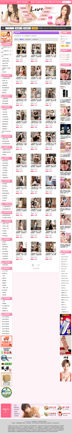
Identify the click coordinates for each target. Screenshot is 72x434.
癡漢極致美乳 (4, 124)
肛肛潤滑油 (4, 186)
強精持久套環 (4, 138)
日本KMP (62, 285)
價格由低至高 (28, 39)
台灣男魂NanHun (64, 311)
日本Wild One (63, 276)
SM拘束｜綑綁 (5, 226)
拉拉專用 (3, 200)
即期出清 (3, 72)
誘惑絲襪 (3, 285)
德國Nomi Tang (64, 299)
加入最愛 (53, 2)
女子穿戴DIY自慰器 (6, 217)
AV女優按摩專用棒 (5, 206)
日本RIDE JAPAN (64, 280)
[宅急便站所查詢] (6, 364)
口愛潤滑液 (4, 167)
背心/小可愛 (4, 271)
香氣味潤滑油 (4, 165)
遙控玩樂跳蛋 (4, 103)
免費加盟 (39, 2)
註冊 (67, 45)
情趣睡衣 (3, 282)
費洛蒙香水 (4, 244)
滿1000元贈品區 (5, 316)
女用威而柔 (4, 90)
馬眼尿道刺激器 (5, 193)
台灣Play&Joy (63, 307)
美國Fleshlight (63, 295)
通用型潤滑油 (4, 160)
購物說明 (32, 2)
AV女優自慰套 (4, 119)
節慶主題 (3, 278)
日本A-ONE (63, 268)
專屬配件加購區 (5, 61)
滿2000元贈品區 (5, 321)
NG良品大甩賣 (5, 58)
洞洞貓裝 (3, 280)
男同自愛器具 (4, 190)
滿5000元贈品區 (5, 328)
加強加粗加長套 (5, 141)
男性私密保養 (4, 253)
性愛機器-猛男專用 (5, 149)
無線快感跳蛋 (4, 101)
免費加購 (23, 8)
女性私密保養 (4, 251)
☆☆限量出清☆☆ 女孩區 (6, 51)
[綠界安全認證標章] (6, 392)
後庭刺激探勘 (4, 246)
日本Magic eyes (64, 264)
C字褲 (3, 275)
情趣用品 (39, 425)
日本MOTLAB (63, 290)
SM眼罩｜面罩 (5, 223)
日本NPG (62, 254)
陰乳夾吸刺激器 (5, 87)
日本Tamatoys (63, 266)
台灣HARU (63, 309)
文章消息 (44, 15)
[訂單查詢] (6, 358)
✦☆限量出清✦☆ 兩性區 (6, 55)
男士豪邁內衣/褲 (5, 305)
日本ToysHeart (63, 259)
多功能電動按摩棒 (5, 78)
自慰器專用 (4, 172)
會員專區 (16, 415)
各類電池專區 (4, 264)
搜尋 (35, 28)
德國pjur (62, 302)
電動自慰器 (4, 126)
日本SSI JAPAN (64, 278)
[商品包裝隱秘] (6, 379)
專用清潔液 (4, 249)
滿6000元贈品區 (5, 331)
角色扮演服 (4, 290)
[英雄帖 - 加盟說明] (6, 369)
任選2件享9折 (4, 63)
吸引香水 (3, 188)
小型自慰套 (4, 112)
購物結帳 (26, 2)
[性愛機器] (65, 346)
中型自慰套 (4, 114)
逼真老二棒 (4, 80)
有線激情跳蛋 (4, 98)
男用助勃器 (4, 128)
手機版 (59, 2)
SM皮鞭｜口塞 (5, 228)
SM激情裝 (4, 233)
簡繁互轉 (46, 2)
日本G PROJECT (64, 256)
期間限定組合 (4, 65)
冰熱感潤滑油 (4, 163)
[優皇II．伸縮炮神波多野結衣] (65, 325)
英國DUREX (63, 292)
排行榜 (27, 15)
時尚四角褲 (4, 308)
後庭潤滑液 (4, 175)
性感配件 (3, 292)
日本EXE (62, 271)
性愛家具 (3, 154)
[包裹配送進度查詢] (6, 341)
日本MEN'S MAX (64, 283)
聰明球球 (3, 92)
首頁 (20, 2)
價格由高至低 (35, 39)
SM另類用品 (4, 235)
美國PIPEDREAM (64, 297)
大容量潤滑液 (4, 177)
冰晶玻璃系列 (4, 256)
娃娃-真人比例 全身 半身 (6, 132)
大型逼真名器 (4, 116)
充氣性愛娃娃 (4, 121)
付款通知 (46, 12)
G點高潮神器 (4, 83)
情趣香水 (3, 241)
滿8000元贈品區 (5, 333)
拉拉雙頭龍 (4, 195)
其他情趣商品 (4, 258)
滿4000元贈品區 (5, 326)
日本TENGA (63, 261)
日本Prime (63, 287)
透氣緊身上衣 (4, 310)
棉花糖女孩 (4, 273)
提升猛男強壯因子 (5, 143)
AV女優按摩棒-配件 (6, 209)
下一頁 (38, 265)
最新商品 (25, 12)
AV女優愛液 (4, 170)
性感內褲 (3, 294)
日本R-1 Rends (63, 273)
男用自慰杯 (4, 109)
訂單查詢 (48, 8)
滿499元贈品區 (5, 319)
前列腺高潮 (4, 198)
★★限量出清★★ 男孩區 (6, 47)
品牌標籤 (29, 19)
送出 (63, 45)
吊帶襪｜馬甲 (4, 287)
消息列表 (16, 409)
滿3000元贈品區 (5, 324)
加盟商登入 (17, 413)
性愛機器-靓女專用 (5, 152)
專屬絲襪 (3, 303)
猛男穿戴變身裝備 (5, 215)
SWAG (44, 430)
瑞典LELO (63, 304)
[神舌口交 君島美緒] (65, 369)
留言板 (43, 19)
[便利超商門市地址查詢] (6, 351)
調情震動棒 (4, 85)
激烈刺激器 (4, 183)
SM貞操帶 (4, 230)
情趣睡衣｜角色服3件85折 (6, 69)
